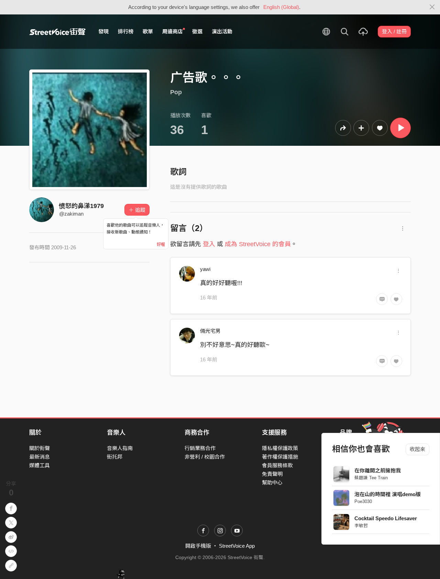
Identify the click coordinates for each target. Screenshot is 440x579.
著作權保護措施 (280, 457)
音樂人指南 (120, 448)
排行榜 (125, 31)
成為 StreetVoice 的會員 (258, 244)
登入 (209, 244)
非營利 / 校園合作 (205, 457)
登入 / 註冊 (394, 31)
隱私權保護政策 (280, 448)
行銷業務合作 (200, 448)
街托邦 (114, 457)
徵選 (197, 31)
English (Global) (281, 7)
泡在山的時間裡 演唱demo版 (387, 494)
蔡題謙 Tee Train (371, 477)
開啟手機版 (198, 546)
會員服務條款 (277, 465)
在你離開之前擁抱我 (377, 470)
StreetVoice (57, 31)
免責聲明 (272, 474)
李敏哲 (361, 525)
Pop (176, 92)
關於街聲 (39, 448)
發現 (103, 31)
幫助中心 (272, 482)
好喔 (161, 244)
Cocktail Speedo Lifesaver (385, 518)
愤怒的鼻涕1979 (81, 206)
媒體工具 (39, 465)
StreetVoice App (237, 546)
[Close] (432, 7)
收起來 (417, 449)
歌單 (148, 31)
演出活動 (222, 31)
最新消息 (39, 457)
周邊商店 (172, 31)
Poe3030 (363, 501)
